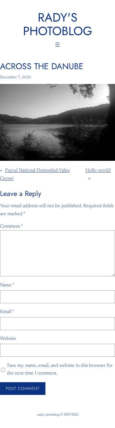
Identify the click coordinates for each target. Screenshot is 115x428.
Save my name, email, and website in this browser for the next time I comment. (60, 369)
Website (8, 338)
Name (7, 285)
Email (7, 311)
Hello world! (98, 170)
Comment (11, 226)
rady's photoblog (57, 24)
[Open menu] (57, 44)
